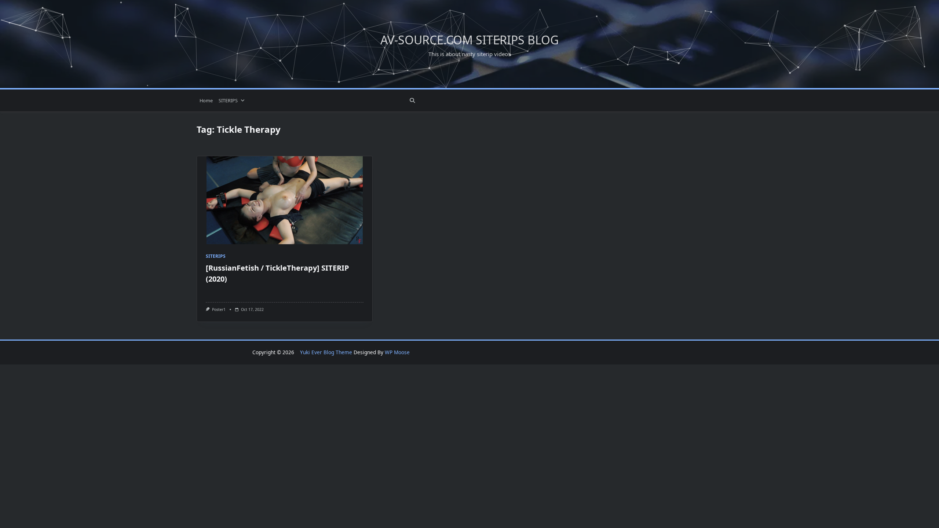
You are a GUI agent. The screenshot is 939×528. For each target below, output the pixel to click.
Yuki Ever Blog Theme (326, 352)
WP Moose (397, 352)
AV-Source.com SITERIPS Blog (469, 40)
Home (206, 100)
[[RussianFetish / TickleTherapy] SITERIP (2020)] (284, 200)
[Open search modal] (412, 100)
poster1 (219, 309)
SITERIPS (228, 100)
